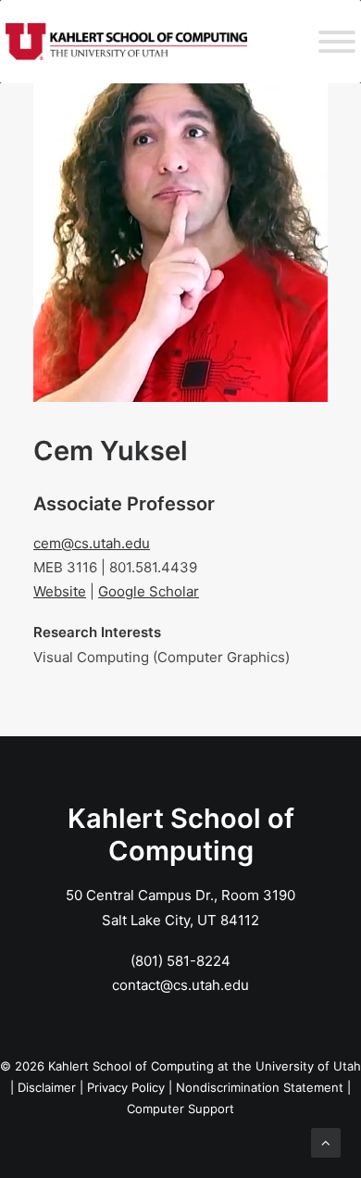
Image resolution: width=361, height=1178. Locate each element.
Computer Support (180, 1108)
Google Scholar (148, 591)
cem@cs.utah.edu (91, 543)
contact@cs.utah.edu (180, 985)
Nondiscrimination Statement (259, 1087)
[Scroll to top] (326, 1141)
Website (59, 591)
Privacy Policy (126, 1087)
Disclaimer (47, 1087)
